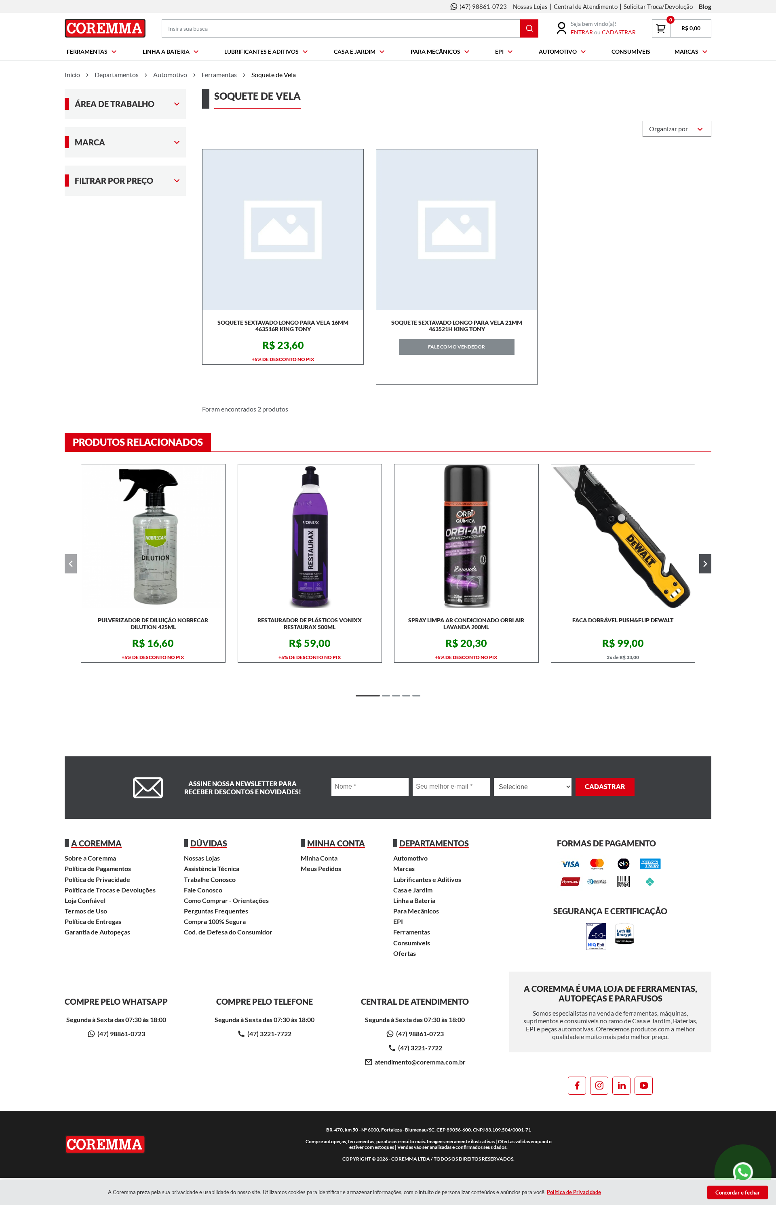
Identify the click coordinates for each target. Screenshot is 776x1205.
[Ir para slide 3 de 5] (396, 696)
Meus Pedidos (321, 868)
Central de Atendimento (586, 6)
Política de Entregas (93, 921)
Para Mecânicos (435, 51)
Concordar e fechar (737, 1192)
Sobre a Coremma (90, 858)
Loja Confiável (85, 900)
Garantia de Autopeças (97, 932)
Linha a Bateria (166, 51)
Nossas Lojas (530, 6)
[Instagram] (599, 1086)
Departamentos (117, 74)
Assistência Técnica (211, 868)
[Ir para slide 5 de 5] (416, 696)
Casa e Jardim (354, 51)
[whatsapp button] (744, 1172)
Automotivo (558, 51)
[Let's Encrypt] (624, 937)
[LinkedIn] (621, 1086)
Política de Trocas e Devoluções (110, 890)
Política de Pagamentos (98, 868)
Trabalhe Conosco (210, 879)
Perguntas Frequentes (216, 911)
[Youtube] (644, 1086)
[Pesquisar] (529, 28)
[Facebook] (577, 1086)
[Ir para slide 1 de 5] (368, 696)
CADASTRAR (619, 32)
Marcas (686, 51)
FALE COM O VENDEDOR (456, 347)
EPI (499, 51)
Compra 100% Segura (215, 921)
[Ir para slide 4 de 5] (406, 696)
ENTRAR (582, 32)
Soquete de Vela (273, 74)
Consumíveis (631, 51)
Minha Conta (319, 858)
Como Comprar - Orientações (226, 900)
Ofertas (404, 953)
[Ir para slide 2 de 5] (386, 696)
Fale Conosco (203, 890)
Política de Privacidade (97, 879)
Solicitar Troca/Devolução (658, 6)
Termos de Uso (86, 911)
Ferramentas (87, 51)
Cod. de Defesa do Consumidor (228, 932)
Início (72, 74)
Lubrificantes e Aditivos (261, 51)
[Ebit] (596, 937)
